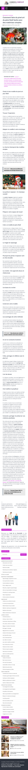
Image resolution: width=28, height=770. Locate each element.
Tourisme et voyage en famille (8, 711)
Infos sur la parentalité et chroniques (10, 590)
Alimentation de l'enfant (7, 563)
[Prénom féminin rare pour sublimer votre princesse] (5, 754)
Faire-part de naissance (7, 662)
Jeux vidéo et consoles (7, 639)
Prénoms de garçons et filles (8, 669)
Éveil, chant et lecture (7, 660)
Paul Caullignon (7, 732)
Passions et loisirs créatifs (8, 646)
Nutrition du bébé (6, 567)
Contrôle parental (6, 698)
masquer (16, 76)
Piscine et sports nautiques (8, 649)
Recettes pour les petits (7, 572)
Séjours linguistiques (7, 594)
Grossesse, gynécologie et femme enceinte (11, 675)
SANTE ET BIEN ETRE (5, 671)
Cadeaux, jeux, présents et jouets (9, 601)
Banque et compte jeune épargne (9, 696)
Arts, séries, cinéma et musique (9, 623)
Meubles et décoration (7, 610)
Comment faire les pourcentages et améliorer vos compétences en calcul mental (13, 729)
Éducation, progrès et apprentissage (10, 587)
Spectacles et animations (7, 651)
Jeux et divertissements (7, 637)
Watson (12, 748)
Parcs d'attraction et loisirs (8, 644)
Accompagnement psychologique (9, 689)
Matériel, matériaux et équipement (9, 608)
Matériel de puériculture (7, 667)
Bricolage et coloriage (8, 15)
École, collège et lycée (7, 585)
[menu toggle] (6, 8)
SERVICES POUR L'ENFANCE (6, 685)
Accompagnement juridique (8, 686)
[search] (26, 8)
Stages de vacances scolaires (8, 709)
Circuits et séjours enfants (8, 707)
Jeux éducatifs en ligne (7, 635)
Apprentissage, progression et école (10, 578)
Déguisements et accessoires (8, 630)
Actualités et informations (8, 691)
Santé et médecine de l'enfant (8, 682)
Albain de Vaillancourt (8, 25)
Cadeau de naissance (7, 657)
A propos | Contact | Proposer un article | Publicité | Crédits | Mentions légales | (13, 762)
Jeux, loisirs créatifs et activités (9, 642)
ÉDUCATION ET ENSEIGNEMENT (7, 576)
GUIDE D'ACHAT (4, 599)
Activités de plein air (6, 616)
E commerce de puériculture (8, 603)
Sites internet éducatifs (7, 703)
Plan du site (17, 763)
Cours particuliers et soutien (8, 580)
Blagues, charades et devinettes (9, 626)
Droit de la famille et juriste (8, 700)
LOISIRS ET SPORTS (5, 615)
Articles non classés (5, 574)
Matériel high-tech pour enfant (9, 605)
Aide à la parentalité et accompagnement (11, 693)
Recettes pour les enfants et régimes (10, 569)
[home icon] (3, 8)
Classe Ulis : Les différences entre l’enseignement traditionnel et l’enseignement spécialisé (16, 737)
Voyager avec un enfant (7, 714)
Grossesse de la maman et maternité (10, 673)
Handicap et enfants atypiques (8, 678)
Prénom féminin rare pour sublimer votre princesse (17, 753)
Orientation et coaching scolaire (9, 592)
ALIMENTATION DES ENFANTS (7, 561)
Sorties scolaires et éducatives (8, 597)
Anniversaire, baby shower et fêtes (9, 621)
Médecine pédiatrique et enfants (9, 680)
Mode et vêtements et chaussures (9, 612)
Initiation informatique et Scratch (9, 633)
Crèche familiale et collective (8, 583)
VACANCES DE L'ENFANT (6, 705)
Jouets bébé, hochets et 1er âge (9, 664)
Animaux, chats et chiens (7, 619)
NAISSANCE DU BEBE (5, 656)
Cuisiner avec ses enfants (7, 565)
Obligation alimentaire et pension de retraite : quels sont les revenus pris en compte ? (17, 745)
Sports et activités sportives (8, 653)
